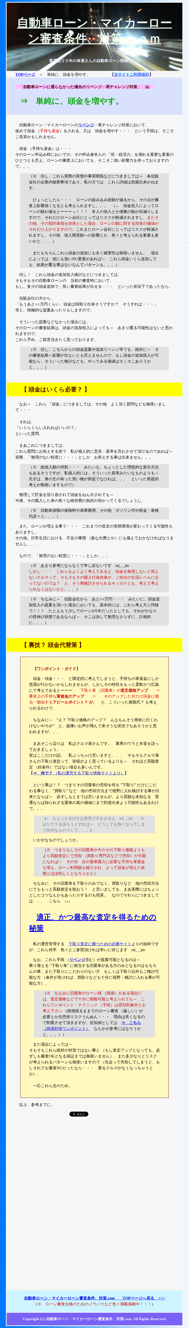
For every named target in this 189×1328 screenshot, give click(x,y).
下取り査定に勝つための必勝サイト (99, 944)
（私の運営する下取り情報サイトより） (79, 773)
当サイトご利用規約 (131, 74)
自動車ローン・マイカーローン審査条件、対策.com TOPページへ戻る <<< (94, 1298)
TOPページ (25, 74)
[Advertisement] (94, 1162)
